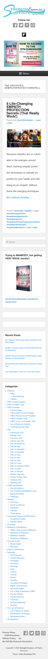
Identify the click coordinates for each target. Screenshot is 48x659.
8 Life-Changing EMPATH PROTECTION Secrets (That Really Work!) (23, 110)
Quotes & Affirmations (15, 549)
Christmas (14, 502)
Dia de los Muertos (17, 505)
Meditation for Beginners (19, 533)
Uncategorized (12, 619)
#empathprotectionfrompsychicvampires (23, 222)
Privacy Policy (8, 632)
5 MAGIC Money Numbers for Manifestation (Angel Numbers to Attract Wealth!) (23, 357)
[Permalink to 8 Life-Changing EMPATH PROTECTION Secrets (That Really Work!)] (24, 149)
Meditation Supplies (17, 536)
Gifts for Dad (15, 446)
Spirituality (18, 211)
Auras (12, 569)
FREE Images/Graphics (16, 402)
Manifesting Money (17, 616)
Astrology (14, 566)
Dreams (13, 577)
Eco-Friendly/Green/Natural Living (23, 491)
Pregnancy (14, 497)
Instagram (33, 25)
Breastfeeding (18, 396)
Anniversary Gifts (17, 433)
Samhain (13, 511)
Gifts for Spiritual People (19, 466)
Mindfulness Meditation (19, 538)
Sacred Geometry (17, 597)
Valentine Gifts (16, 480)
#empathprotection (14, 219)
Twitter (21, 25)
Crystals (13, 575)
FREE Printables (13, 407)
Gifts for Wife (15, 469)
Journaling (11, 524)
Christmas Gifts (16, 438)
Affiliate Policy (9, 638)
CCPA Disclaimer (10, 635)
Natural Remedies (17, 494)
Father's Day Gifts (17, 441)
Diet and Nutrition (17, 488)
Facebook (15, 25)
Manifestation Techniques (20, 614)
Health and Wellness (15, 485)
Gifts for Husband (17, 452)
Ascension (14, 563)
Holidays (10, 499)
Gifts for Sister (16, 463)
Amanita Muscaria (17, 558)
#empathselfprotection (16, 227)
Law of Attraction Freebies (20, 424)
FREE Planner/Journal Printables (23, 416)
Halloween (14, 508)
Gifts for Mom (15, 460)
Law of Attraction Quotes (19, 611)
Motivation (14, 547)
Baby (12, 394)
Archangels (14, 561)
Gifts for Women (16, 472)
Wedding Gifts (15, 483)
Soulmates (14, 600)
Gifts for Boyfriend (17, 444)
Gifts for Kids (15, 455)
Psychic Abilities (16, 594)
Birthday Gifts (15, 435)
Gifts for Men (15, 458)
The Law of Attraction (15, 608)
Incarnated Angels (17, 589)
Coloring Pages (16, 410)
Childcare (10, 391)
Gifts (9, 430)
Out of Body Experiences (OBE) (22, 591)
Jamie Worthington (25, 120)
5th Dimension (15, 555)
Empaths (28, 211)
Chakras (13, 572)
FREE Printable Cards (15, 405)
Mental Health (15, 544)
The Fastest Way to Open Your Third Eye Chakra (22, 371)
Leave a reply (31, 227)
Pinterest (27, 25)
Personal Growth (13, 541)
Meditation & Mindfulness (17, 527)
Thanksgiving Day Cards (19, 427)
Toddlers (13, 399)
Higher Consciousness (19, 586)
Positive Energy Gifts (18, 477)
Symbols (13, 605)
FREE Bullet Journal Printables (22, 413)
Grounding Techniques (18, 583)
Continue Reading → (21, 197)
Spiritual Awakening (17, 602)
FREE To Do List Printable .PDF (22, 421)
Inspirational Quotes (18, 519)
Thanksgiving (15, 513)
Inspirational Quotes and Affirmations (21, 516)
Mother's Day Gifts (17, 474)
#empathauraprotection (16, 214)
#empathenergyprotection (17, 216)
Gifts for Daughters (17, 449)
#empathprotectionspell (16, 225)
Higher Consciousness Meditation (23, 530)
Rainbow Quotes (16, 522)
